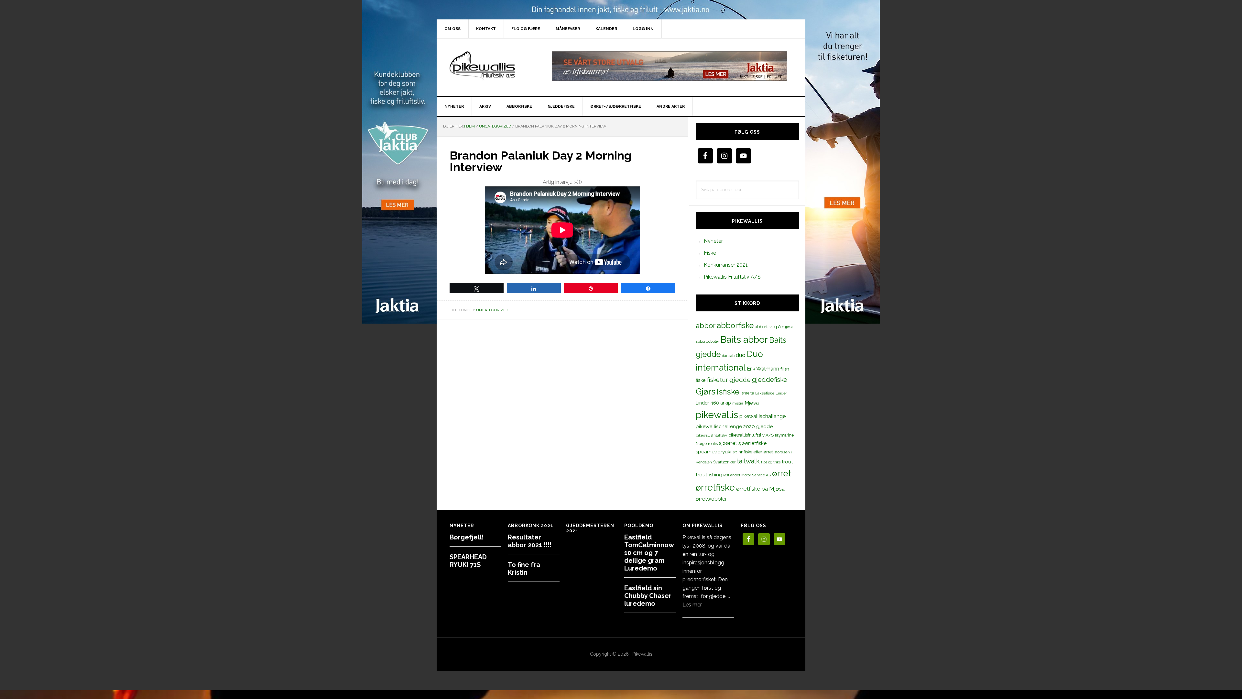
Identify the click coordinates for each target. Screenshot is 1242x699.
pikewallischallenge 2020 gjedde (734, 426)
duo (741, 355)
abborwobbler (707, 341)
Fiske (710, 253)
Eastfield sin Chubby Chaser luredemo (647, 595)
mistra (737, 403)
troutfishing (709, 475)
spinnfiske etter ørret (753, 451)
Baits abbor (744, 339)
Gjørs (705, 391)
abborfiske (735, 325)
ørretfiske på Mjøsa (760, 488)
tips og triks (770, 462)
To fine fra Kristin (524, 568)
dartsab (728, 356)
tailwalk (748, 461)
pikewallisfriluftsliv (711, 435)
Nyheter (713, 241)
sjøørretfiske (752, 443)
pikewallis (717, 414)
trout (787, 461)
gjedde (740, 379)
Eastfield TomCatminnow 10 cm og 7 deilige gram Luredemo (649, 552)
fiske (701, 380)
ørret (781, 473)
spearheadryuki (713, 452)
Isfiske (728, 391)
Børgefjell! (467, 537)
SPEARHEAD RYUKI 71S (468, 561)
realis (713, 443)
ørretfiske (715, 487)
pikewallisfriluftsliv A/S (751, 435)
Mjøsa (752, 403)
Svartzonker (724, 462)
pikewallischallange (762, 416)
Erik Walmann (763, 369)
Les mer (692, 605)
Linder (781, 393)
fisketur (717, 379)
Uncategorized (492, 310)
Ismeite (747, 393)
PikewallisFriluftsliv (492, 66)
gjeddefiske (769, 379)
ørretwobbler (711, 499)
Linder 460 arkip (713, 402)
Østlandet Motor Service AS (747, 475)
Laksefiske (764, 393)
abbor (705, 325)
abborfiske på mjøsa (774, 326)
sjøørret (728, 443)
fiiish (784, 369)
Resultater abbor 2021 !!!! (529, 541)
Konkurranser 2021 (726, 265)
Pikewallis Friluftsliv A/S (732, 277)
